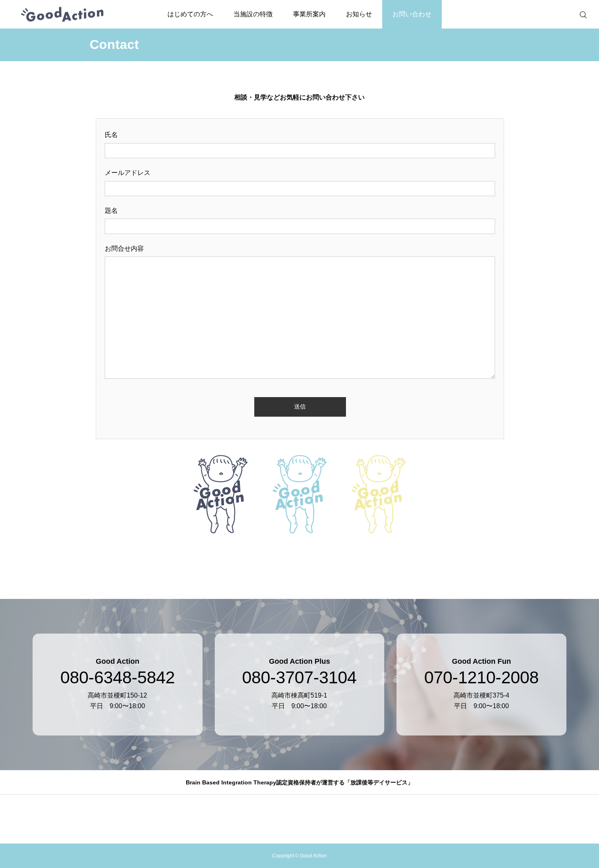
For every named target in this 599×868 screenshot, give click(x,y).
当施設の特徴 (253, 14)
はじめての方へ (190, 14)
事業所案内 (309, 14)
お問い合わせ (412, 14)
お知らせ (359, 14)
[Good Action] (62, 14)
